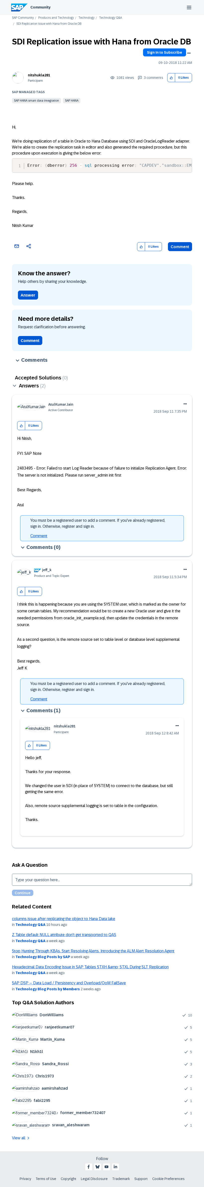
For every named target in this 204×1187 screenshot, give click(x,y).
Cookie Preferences (168, 1179)
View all (18, 1138)
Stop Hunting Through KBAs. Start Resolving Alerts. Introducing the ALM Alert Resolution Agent (93, 951)
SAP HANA (71, 100)
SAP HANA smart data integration (36, 100)
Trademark (121, 1179)
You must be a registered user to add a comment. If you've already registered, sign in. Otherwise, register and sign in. (97, 523)
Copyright (68, 1179)
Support (141, 1179)
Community (40, 7)
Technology (86, 17)
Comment (180, 247)
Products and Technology (56, 17)
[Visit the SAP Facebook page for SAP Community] (89, 1167)
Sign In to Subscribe (164, 52)
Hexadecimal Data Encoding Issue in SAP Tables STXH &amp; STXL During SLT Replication (90, 967)
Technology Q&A (110, 17)
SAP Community (23, 17)
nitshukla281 (39, 75)
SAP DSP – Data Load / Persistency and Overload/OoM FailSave (69, 983)
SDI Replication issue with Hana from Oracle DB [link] (48, 23)
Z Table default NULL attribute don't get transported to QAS (64, 935)
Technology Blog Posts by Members (47, 989)
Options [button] (189, 53)
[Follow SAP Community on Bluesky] (98, 1167)
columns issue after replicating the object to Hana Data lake (63, 919)
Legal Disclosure (94, 1179)
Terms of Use (46, 1179)
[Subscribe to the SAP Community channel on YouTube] (106, 1167)
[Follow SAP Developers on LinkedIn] (115, 1167)
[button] (171, 77)
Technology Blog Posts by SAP (42, 957)
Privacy (25, 1179)
